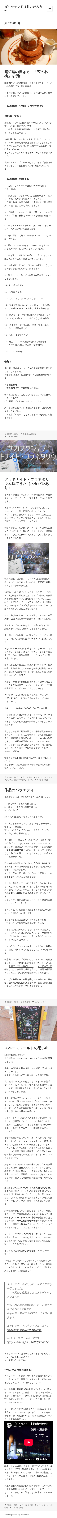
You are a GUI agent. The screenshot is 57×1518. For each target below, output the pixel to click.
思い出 (25, 777)
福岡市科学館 (19, 780)
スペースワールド (43, 1505)
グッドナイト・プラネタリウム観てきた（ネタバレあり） (26, 483)
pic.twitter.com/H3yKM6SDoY (24, 1329)
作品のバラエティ (19, 789)
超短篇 (33, 434)
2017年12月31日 (40, 1342)
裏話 (28, 434)
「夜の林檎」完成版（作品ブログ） (24, 106)
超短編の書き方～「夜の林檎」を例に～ (26, 73)
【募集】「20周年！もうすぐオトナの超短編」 (26, 414)
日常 (24, 1002)
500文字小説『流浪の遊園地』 (18, 1369)
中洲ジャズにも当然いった (21, 966)
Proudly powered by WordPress (16, 1514)
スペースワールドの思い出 (26, 1047)
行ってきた (28, 780)
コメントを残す (13, 436)
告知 (24, 434)
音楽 (30, 777)
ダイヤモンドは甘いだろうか (23, 8)
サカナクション (42, 777)
